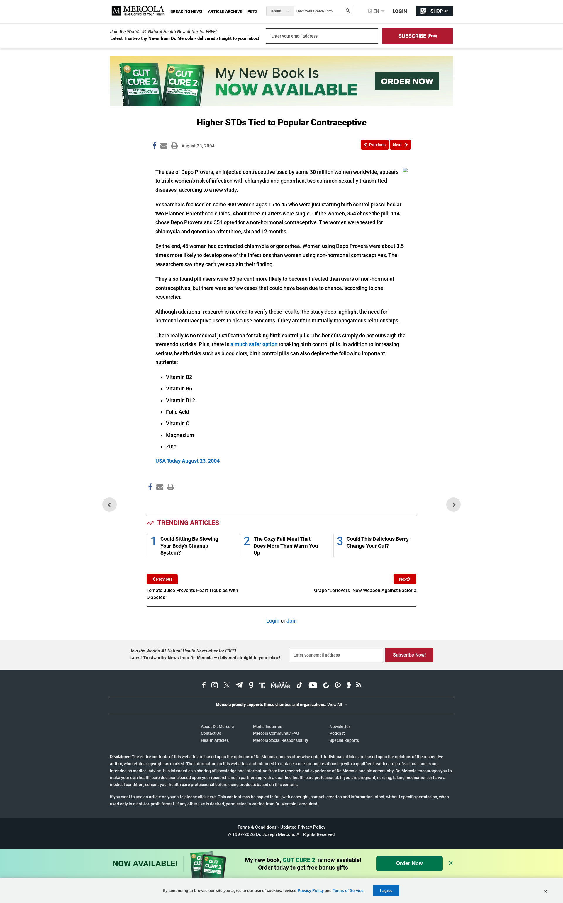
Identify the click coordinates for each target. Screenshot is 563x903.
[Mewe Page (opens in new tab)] (281, 685)
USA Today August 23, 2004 (187, 461)
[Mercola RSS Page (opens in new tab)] (359, 685)
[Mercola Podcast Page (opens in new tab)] (348, 685)
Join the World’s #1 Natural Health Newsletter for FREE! (163, 31)
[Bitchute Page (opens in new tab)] (325, 685)
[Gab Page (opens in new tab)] (251, 685)
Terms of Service (348, 890)
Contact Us (211, 733)
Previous (163, 579)
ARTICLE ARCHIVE (225, 11)
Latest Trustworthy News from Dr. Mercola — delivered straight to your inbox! (205, 657)
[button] (417, 36)
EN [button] (375, 11)
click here (207, 797)
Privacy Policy (311, 890)
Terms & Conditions (257, 827)
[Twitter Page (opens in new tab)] (226, 685)
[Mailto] (159, 499)
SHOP (439, 11)
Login (272, 621)
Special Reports (344, 740)
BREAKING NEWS (186, 11)
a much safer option (253, 344)
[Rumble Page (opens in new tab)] (337, 685)
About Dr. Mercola (217, 726)
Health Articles (215, 740)
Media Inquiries (267, 726)
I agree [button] (386, 890)
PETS (252, 11)
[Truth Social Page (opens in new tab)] (262, 685)
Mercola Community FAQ (276, 733)
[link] (154, 146)
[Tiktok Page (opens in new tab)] (299, 685)
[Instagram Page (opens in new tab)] (214, 685)
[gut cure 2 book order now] (281, 104)
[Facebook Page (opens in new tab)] (204, 685)
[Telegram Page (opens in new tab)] (239, 685)
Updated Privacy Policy (302, 827)
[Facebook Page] (150, 499)
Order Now (409, 863)
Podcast (337, 733)
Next (403, 579)
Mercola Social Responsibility (280, 740)
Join (291, 621)
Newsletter (340, 726)
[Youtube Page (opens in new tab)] (313, 685)
